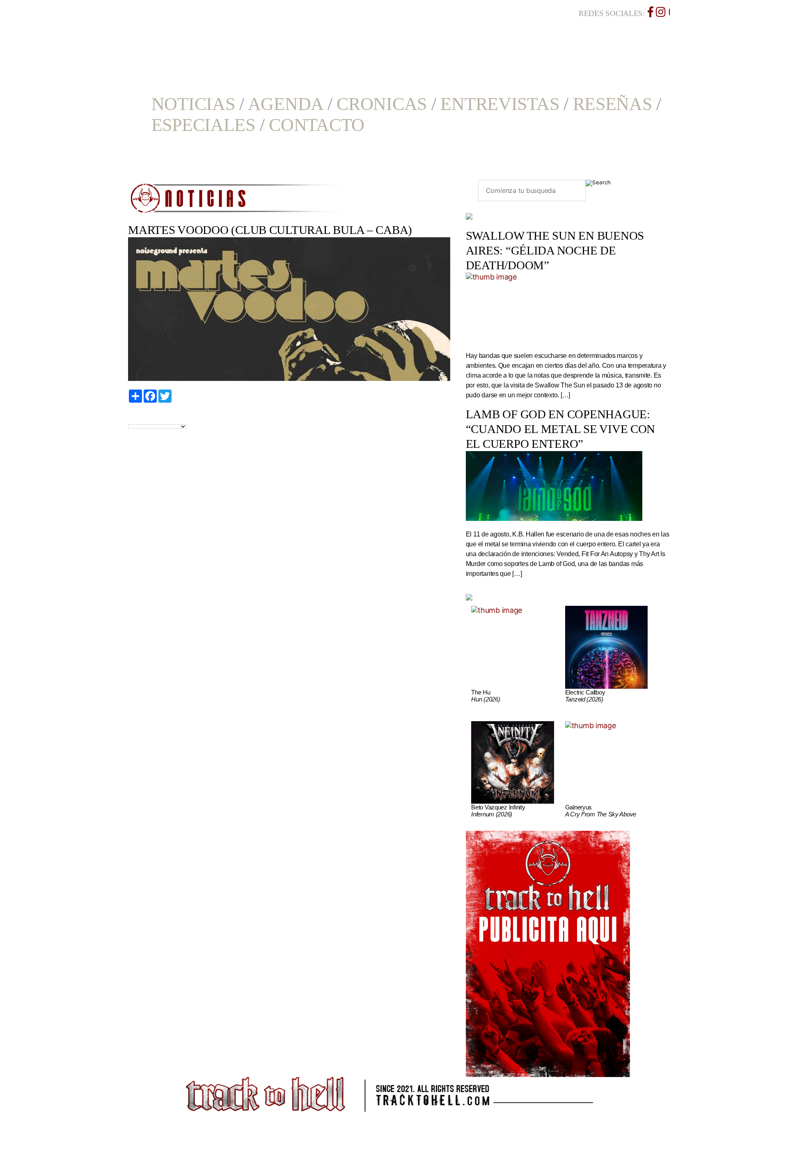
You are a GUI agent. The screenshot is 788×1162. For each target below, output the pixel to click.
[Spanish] (160, 417)
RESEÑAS (612, 104)
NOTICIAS (193, 104)
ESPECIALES (203, 125)
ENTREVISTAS (499, 104)
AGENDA (285, 104)
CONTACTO (316, 125)
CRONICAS (382, 104)
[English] (141, 417)
